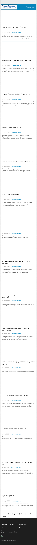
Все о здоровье (16, 32)
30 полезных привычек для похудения (16, 60)
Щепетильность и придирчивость (14, 429)
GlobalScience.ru (5, 532)
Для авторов (5, 527)
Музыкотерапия (8, 496)
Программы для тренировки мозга (15, 395)
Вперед (6, 516)
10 (25, 514)
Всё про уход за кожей (10, 194)
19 (30, 514)
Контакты (4, 524)
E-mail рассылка (21, 524)
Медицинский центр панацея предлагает (17, 161)
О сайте (12, 524)
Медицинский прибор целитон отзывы (16, 228)
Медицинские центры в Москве (14, 27)
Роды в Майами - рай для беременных (16, 94)
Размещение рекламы (18, 527)
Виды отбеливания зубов (11, 127)
